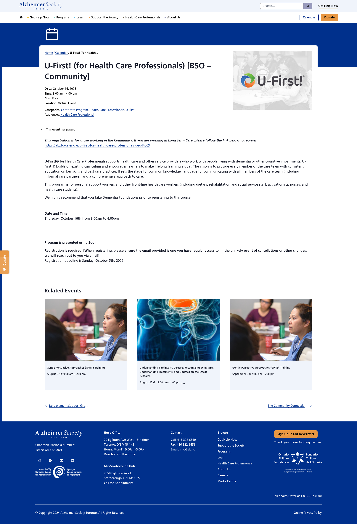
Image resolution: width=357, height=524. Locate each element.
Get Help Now (227, 439)
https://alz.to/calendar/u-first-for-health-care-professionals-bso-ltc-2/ (97, 145)
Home (49, 53)
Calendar (61, 53)
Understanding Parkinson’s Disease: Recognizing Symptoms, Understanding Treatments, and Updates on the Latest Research (177, 372)
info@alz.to (187, 449)
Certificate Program (74, 110)
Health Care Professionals (106, 110)
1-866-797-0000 (311, 496)
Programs (224, 451)
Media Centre (227, 481)
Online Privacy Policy (308, 513)
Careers (223, 475)
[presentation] (86, 330)
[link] (41, 5)
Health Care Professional (77, 114)
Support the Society (231, 445)
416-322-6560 (186, 440)
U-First (130, 110)
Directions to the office (120, 454)
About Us (224, 469)
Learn (221, 457)
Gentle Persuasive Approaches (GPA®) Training (76, 367)
